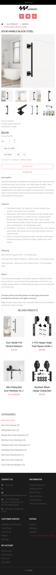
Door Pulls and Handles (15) (13, 465)
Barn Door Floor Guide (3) (12, 460)
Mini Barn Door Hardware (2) (13, 440)
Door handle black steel (15, 27)
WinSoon (10, 121)
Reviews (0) (27, 172)
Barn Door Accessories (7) (12, 455)
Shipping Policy (36, 489)
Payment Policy (36, 496)
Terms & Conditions (37, 504)
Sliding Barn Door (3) (10, 430)
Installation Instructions (11, 524)
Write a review (26, 160)
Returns (4, 536)
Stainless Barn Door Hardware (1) (15, 445)
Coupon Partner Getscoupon (41, 536)
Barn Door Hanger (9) (10, 425)
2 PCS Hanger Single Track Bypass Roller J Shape (42, 346)
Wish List (5, 558)
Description (27, 166)
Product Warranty (37, 485)
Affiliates (33, 528)
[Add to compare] (18, 154)
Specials (33, 532)
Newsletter (5, 562)
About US (9, 485)
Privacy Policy (35, 500)
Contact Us (6, 532)
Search (25, 24)
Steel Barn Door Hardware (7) (14, 450)
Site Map (5, 539)
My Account (29, 2)
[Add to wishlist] (24, 154)
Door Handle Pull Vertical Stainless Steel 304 (14, 346)
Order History (7, 555)
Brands (32, 524)
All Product (12, 24)
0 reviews (15, 160)
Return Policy (35, 492)
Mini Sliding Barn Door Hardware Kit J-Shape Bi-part (14, 390)
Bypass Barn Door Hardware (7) (14, 435)
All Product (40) (8, 420)
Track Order (6, 528)
